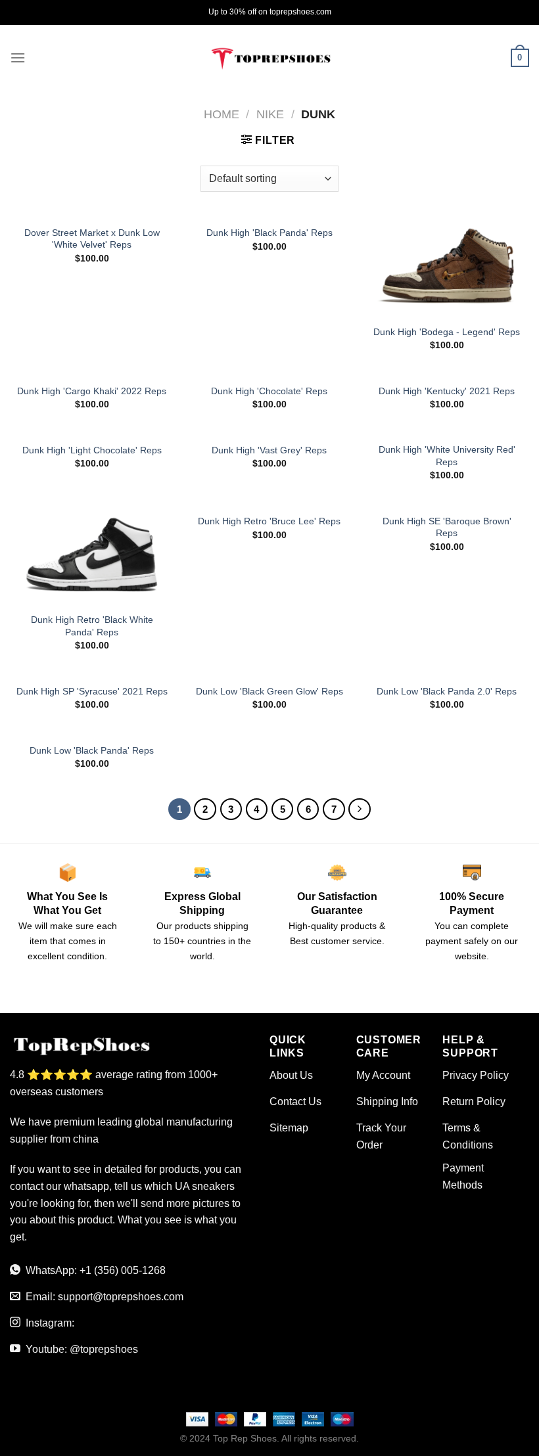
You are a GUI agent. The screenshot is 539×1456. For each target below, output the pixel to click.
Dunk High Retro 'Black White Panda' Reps (92, 625)
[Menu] (18, 57)
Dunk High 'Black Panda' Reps (269, 232)
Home (221, 114)
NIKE (270, 114)
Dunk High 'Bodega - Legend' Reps (446, 332)
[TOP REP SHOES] (269, 57)
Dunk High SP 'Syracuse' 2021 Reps (92, 691)
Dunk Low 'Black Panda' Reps (92, 750)
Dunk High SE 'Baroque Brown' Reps (447, 527)
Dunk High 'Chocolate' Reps (269, 391)
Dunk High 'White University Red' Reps (447, 455)
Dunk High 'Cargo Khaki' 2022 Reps (91, 391)
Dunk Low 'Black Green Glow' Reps (269, 691)
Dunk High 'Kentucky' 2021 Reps (447, 391)
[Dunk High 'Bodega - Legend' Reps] (447, 267)
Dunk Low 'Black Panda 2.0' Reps (447, 691)
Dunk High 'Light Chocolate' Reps (92, 450)
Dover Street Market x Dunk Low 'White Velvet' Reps (92, 238)
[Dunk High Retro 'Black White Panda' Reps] (92, 556)
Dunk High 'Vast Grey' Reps (269, 450)
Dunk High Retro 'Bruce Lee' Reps (269, 521)
